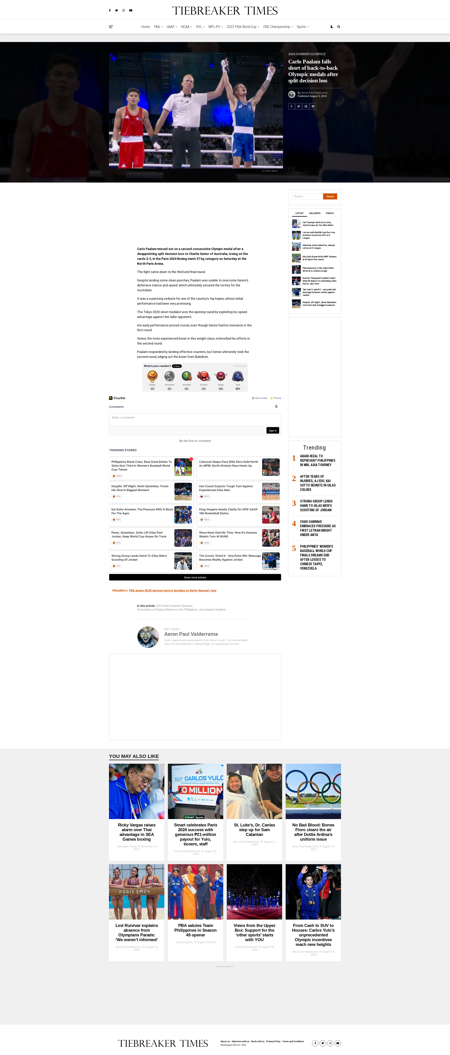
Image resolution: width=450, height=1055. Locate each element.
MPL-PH (214, 27)
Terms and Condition (293, 1041)
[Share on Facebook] (291, 106)
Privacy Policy (273, 1041)
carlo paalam (206, 609)
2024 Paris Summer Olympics (174, 606)
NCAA (185, 27)
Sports (301, 27)
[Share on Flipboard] (306, 106)
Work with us (258, 1041)
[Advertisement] (195, 215)
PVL (199, 27)
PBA (157, 27)
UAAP (170, 27)
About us (225, 1041)
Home (145, 27)
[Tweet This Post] (298, 106)
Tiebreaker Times (127, 846)
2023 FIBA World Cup (241, 27)
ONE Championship (276, 27)
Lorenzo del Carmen (246, 947)
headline (220, 609)
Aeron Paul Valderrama (314, 92)
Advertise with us (240, 1041)
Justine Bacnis (184, 942)
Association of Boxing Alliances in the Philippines (167, 609)
